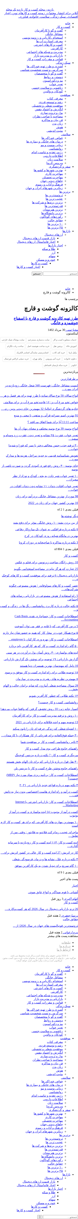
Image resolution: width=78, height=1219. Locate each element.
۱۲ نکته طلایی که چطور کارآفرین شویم (53, 695)
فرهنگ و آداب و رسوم (49, 184)
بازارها (66, 231)
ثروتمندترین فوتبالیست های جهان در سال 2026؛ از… (45, 925)
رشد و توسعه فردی (51, 102)
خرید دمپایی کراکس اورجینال (16, 359)
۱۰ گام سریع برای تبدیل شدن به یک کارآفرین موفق (46, 865)
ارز (53, 252)
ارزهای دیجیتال (53, 234)
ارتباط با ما (63, 949)
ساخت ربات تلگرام (15, 346)
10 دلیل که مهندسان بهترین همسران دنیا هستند (49, 665)
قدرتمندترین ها (54, 206)
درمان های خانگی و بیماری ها (44, 141)
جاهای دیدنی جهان (51, 180)
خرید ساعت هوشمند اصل (38, 346)
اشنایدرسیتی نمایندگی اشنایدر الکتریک (32, 352)
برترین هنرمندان (53, 209)
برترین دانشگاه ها (52, 213)
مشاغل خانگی (54, 34)
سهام (52, 256)
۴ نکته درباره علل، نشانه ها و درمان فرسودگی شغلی (45, 859)
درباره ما (64, 946)
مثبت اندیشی (55, 130)
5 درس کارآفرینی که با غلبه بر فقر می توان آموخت (46, 626)
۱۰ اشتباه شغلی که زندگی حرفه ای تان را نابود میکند (45, 728)
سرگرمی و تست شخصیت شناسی (41, 69)
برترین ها (64, 191)
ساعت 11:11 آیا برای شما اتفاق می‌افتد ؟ (52, 422)
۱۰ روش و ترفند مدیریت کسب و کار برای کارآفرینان (45, 715)
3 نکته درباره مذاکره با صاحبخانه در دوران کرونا (48, 542)
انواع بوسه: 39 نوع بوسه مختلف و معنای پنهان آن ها (46, 428)
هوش (59, 127)
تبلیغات (66, 942)
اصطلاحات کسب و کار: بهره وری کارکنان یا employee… (43, 639)
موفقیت (65, 95)
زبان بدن (57, 123)
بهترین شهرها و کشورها (48, 170)
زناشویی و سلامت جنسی (47, 87)
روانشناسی (56, 148)
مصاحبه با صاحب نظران (48, 116)
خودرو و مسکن (45, 259)
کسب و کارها (39, 263)
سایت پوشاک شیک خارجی (13, 340)
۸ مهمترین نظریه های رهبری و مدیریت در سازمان (47, 679)
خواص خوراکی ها (52, 138)
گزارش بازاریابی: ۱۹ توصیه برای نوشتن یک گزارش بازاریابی (41, 659)
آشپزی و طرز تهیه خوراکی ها (45, 66)
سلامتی (65, 134)
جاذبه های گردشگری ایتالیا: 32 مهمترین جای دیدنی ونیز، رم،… (39, 408)
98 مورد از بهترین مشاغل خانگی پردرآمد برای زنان (47, 496)
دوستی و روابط (53, 77)
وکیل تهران (37, 359)
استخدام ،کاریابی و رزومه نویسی (42, 37)
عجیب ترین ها (54, 198)
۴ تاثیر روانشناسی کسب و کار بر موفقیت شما (49, 742)
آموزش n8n (71, 346)
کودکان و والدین (53, 91)
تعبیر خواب (56, 84)
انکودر (73, 365)
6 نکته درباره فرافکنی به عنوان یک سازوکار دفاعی (46, 529)
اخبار (75, 885)
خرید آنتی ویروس (53, 359)
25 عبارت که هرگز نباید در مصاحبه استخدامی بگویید (46, 568)
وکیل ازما (72, 352)
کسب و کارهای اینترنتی (48, 44)
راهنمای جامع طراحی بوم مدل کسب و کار (51, 748)
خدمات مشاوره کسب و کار (64, 340)
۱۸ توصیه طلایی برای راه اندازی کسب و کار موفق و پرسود (41, 672)
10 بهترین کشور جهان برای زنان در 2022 (53, 502)
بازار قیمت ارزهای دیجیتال (39, 238)
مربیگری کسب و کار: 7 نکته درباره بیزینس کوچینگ (46, 755)
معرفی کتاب (55, 98)
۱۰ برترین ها (55, 223)
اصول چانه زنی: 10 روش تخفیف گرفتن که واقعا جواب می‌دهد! (39, 709)
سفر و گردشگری (59, 166)
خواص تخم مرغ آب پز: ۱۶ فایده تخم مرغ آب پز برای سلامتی (40, 402)
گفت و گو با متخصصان (48, 73)
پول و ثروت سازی (51, 112)
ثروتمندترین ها (54, 195)
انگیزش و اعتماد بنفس (49, 109)
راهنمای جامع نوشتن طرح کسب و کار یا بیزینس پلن (46, 768)
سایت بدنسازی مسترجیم (38, 340)
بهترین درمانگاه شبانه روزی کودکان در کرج (51, 535)
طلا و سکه (48, 249)
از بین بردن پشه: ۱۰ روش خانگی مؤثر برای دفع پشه (45, 522)
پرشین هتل (57, 346)
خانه (67, 23)
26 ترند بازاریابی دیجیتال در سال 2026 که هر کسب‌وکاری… (41, 909)
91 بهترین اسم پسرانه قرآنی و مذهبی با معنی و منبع (46, 415)
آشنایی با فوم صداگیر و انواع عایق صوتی (53, 892)
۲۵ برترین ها (55, 227)
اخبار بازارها (55, 245)
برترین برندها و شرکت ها (47, 202)
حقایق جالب (55, 220)
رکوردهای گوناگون (51, 216)
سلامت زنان (55, 159)
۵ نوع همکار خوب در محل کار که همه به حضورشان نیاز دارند (40, 632)
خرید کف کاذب (58, 352)
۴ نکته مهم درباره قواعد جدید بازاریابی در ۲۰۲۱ (49, 785)
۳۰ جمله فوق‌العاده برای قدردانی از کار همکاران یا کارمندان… (39, 735)
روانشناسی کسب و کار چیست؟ (58, 702)
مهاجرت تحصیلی (52, 177)
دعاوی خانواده (70, 359)
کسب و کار (63, 26)
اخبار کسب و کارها (28, 266)
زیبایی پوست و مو (52, 145)
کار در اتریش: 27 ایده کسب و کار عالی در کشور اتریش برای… (39, 852)
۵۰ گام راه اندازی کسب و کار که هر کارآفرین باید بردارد (43, 646)
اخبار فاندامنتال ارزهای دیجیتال (36, 241)
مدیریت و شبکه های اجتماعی (45, 52)
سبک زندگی (63, 62)
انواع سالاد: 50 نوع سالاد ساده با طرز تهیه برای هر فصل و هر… (39, 395)
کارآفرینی (57, 48)
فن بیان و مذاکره (52, 120)
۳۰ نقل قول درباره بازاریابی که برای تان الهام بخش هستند (42, 761)
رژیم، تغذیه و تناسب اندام (47, 152)
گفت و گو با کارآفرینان (49, 30)
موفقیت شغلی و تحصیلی (47, 105)
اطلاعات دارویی (53, 155)
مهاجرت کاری (54, 173)
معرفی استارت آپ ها (49, 41)
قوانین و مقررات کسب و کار (45, 59)
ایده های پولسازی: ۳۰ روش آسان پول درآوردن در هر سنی (42, 652)
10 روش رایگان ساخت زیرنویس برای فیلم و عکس (46, 562)
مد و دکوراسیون (53, 80)
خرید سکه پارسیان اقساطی (55, 365)
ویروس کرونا (54, 163)
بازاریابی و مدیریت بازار (48, 55)
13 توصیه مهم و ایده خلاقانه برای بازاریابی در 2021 (47, 722)
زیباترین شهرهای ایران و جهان (44, 188)
